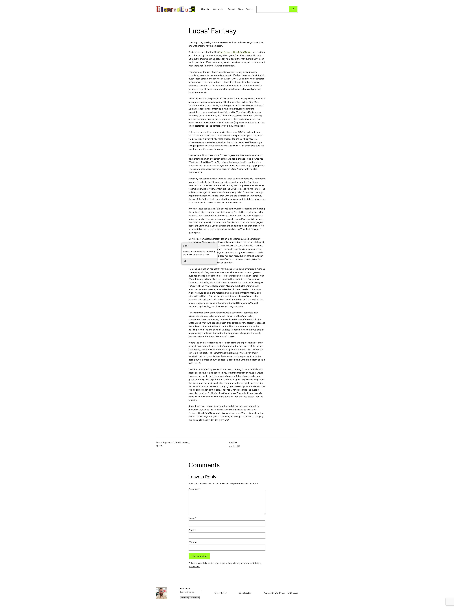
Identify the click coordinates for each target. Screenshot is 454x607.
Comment (194, 489)
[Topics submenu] (253, 9)
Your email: (185, 588)
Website (192, 542)
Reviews (186, 442)
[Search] (293, 9)
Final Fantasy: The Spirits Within (234, 52)
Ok (185, 261)
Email (192, 530)
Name (192, 518)
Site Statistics (245, 593)
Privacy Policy (220, 593)
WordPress (280, 593)
